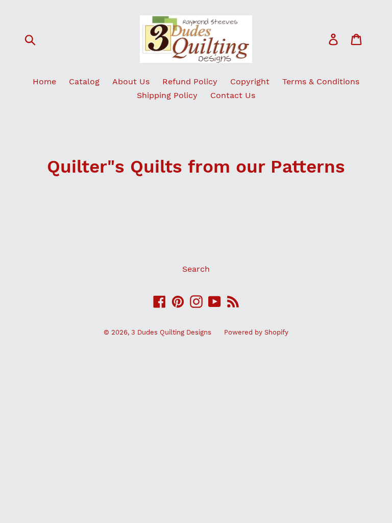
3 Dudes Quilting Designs (171, 332)
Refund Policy (189, 81)
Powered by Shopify (256, 332)
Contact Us (232, 95)
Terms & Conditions (320, 81)
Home (44, 81)
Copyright (250, 81)
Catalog (84, 81)
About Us (131, 81)
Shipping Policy (167, 95)
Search (196, 269)
